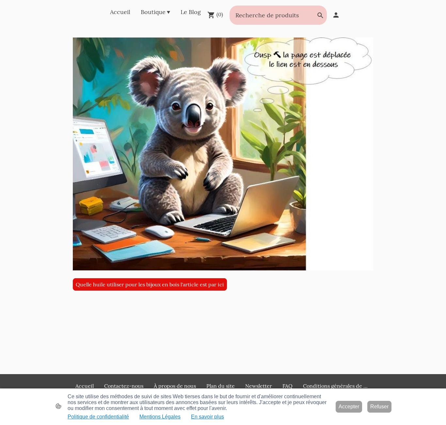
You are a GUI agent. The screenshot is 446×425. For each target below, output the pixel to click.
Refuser (379, 406)
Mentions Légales (160, 416)
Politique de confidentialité (98, 416)
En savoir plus (207, 416)
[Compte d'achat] (336, 15)
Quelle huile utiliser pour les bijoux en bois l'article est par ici (150, 284)
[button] (320, 15)
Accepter (349, 406)
